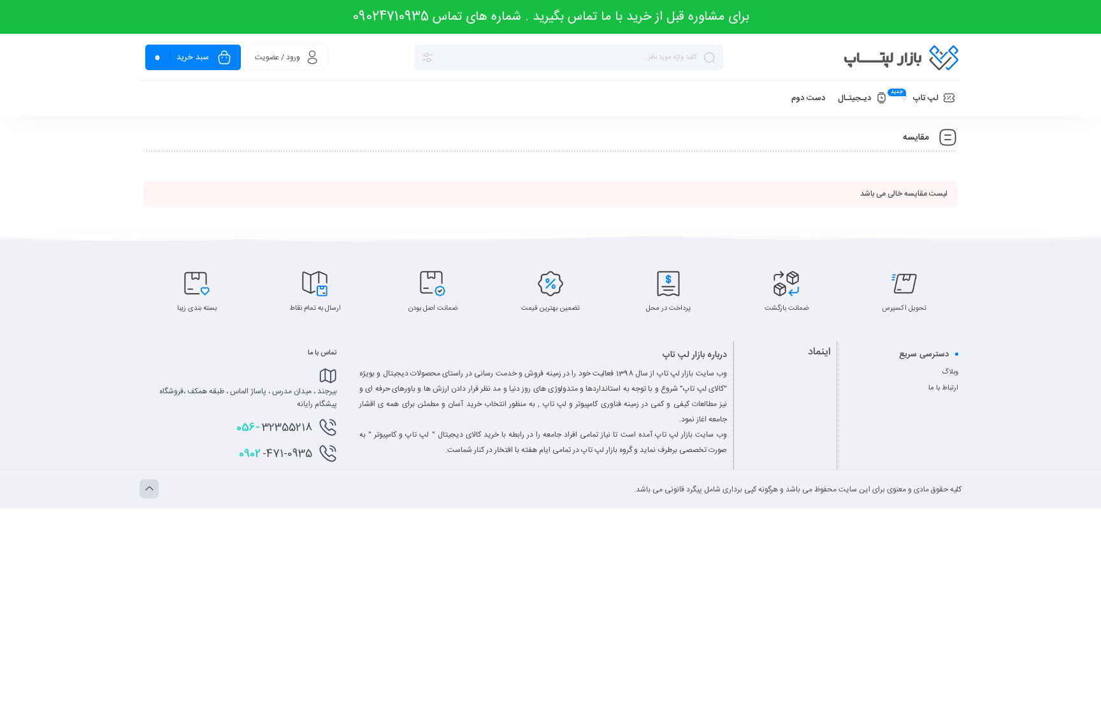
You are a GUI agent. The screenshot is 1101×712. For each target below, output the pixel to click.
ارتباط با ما (943, 388)
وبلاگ (950, 372)
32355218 (274, 428)
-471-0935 (275, 454)
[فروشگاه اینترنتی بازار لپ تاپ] (901, 57)
